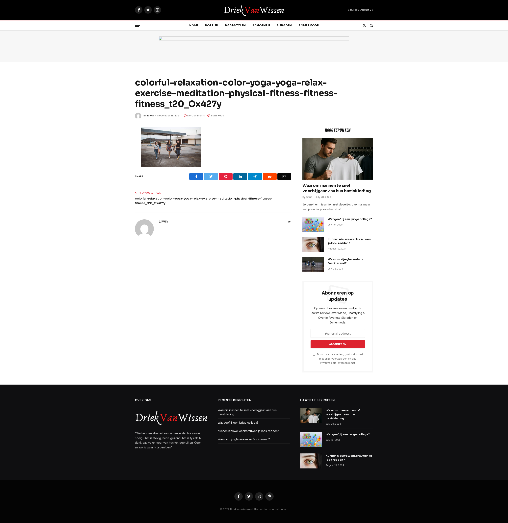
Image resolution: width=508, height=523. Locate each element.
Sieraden (284, 25)
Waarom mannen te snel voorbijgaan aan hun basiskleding (336, 188)
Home (193, 25)
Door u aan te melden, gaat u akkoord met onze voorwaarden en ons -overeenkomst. (339, 358)
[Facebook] (121, 140)
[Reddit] (121, 159)
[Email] (121, 187)
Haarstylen (235, 25)
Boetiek (211, 25)
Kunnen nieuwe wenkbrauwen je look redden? (349, 241)
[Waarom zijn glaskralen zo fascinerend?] (313, 264)
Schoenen (261, 25)
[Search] (371, 25)
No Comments (196, 115)
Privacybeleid (328, 362)
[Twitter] (121, 149)
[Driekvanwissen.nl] (254, 10)
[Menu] (137, 25)
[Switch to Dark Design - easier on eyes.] (364, 25)
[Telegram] (121, 168)
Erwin (150, 115)
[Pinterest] (121, 177)
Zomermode (308, 25)
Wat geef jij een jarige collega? (350, 219)
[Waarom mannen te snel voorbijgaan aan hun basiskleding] (337, 159)
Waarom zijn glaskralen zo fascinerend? (347, 261)
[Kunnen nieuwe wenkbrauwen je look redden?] (313, 244)
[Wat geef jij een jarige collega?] (313, 224)
